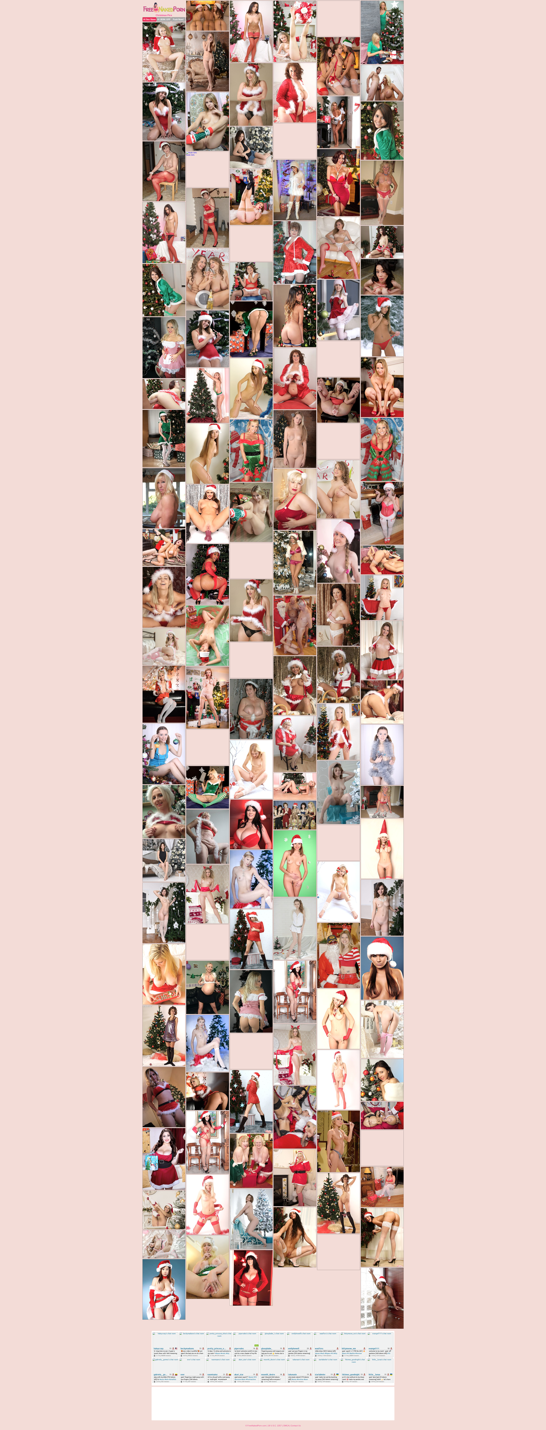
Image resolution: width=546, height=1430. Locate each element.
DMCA (286, 1425)
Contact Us (296, 1425)
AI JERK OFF (163, 19)
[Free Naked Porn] (163, 8)
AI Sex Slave (149, 19)
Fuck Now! (178, 19)
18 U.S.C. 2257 (275, 1425)
